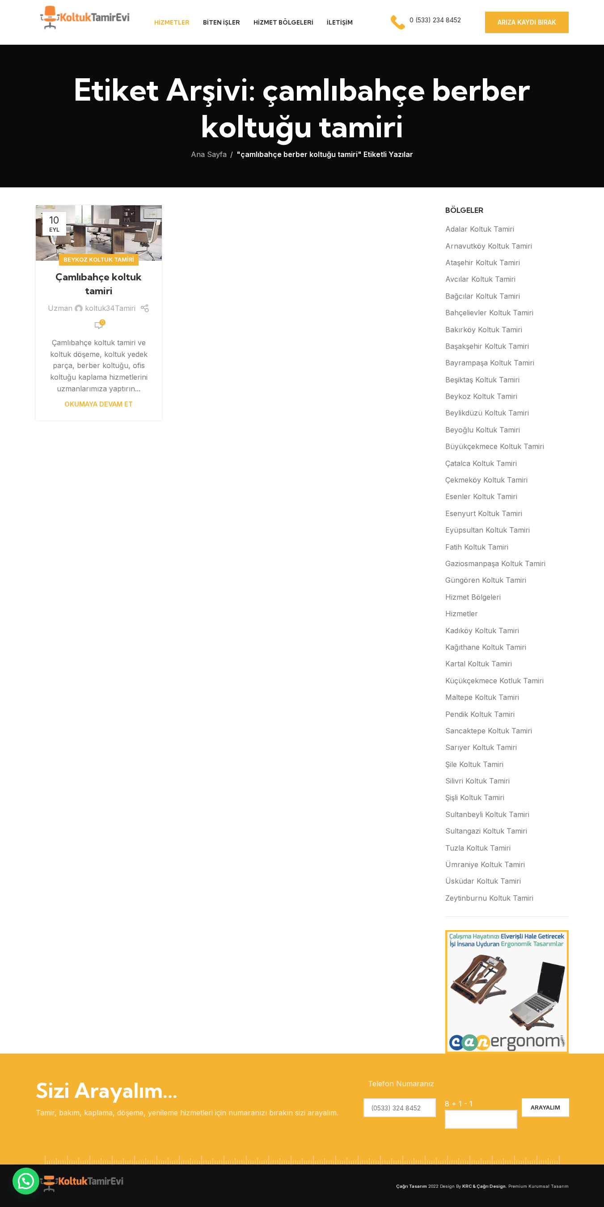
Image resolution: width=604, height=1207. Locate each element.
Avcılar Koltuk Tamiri (480, 279)
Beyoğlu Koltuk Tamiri (482, 429)
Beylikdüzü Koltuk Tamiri (487, 412)
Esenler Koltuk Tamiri (481, 496)
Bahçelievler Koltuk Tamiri (489, 312)
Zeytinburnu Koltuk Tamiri (489, 898)
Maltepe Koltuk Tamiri (482, 697)
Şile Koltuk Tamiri (474, 764)
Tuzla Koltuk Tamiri (478, 847)
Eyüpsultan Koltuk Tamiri (487, 529)
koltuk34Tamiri (110, 308)
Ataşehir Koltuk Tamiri (482, 262)
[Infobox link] (427, 22)
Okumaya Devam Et (98, 404)
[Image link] (80, 1185)
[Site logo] (84, 21)
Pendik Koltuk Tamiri (480, 714)
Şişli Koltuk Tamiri (474, 797)
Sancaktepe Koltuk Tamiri (488, 730)
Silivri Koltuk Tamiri (477, 780)
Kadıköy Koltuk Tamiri (482, 630)
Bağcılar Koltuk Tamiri (482, 296)
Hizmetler (461, 613)
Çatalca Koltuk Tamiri (481, 463)
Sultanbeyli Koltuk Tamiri (487, 814)
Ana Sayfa (209, 154)
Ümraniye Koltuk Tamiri (485, 864)
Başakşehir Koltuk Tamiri (487, 346)
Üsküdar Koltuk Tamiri (483, 881)
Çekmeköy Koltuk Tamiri (486, 479)
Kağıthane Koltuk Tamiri (485, 647)
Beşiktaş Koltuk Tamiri (482, 379)
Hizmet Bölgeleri (473, 597)
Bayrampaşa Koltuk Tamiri (489, 362)
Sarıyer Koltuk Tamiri (481, 747)
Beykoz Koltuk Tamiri (98, 259)
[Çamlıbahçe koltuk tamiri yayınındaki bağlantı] (99, 233)
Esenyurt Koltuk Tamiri (483, 513)
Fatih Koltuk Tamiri (476, 546)
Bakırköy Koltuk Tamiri (483, 329)
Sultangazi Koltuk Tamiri (486, 830)
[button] (26, 1181)
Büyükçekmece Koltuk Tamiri (494, 446)
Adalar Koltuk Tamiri (479, 228)
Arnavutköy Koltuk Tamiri (488, 245)
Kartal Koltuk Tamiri (478, 663)
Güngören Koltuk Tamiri (485, 580)
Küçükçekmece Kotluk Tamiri (494, 680)
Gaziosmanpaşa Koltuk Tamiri (495, 563)
